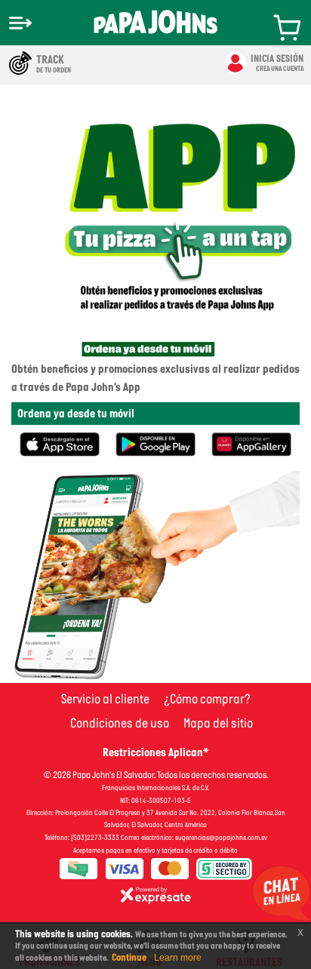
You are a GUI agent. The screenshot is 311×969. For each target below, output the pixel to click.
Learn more (178, 957)
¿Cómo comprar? (207, 698)
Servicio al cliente (105, 698)
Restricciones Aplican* (155, 752)
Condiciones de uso (119, 723)
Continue (129, 957)
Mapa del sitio (218, 723)
